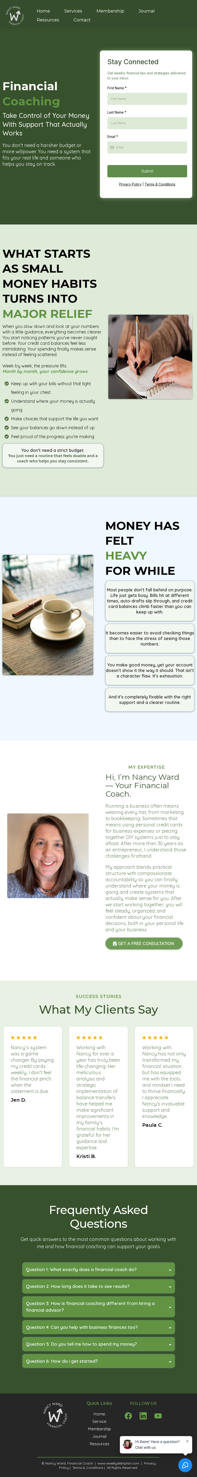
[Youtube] (158, 1415)
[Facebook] (128, 1415)
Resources (48, 20)
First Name (117, 88)
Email (112, 136)
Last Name (116, 112)
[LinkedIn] (143, 1415)
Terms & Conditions (160, 184)
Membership (110, 11)
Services (73, 11)
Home (43, 11)
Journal (147, 11)
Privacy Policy (130, 184)
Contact (82, 20)
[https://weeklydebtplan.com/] (14, 15)
